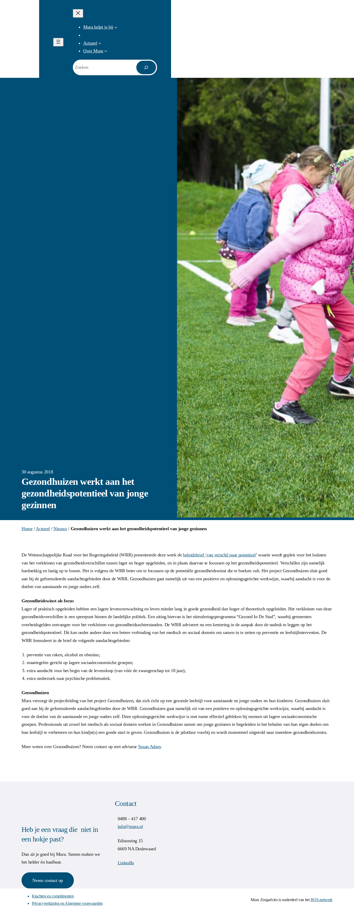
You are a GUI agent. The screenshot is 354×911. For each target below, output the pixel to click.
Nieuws (60, 528)
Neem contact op (47, 880)
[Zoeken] (146, 67)
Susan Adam (149, 746)
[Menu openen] (58, 42)
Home (27, 528)
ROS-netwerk (321, 900)
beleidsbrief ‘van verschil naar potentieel (219, 554)
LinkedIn (126, 862)
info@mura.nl (130, 826)
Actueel (42, 528)
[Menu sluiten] (78, 13)
